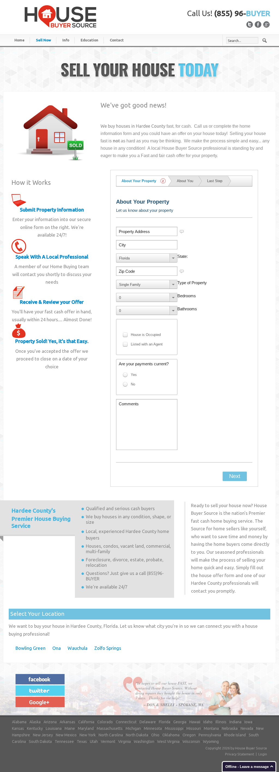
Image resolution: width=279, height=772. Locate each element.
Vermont (108, 741)
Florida (164, 722)
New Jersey (43, 735)
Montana (211, 728)
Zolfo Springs (107, 648)
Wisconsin (191, 741)
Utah (94, 741)
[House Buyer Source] (60, 16)
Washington (144, 741)
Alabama (19, 722)
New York (88, 735)
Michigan (133, 728)
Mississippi (174, 728)
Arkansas (67, 722)
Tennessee (64, 741)
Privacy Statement (239, 754)
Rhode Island (235, 735)
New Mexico (66, 735)
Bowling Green (31, 648)
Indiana (235, 722)
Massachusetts (110, 728)
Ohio (155, 735)
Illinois (221, 722)
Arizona (50, 722)
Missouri (193, 728)
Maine (70, 728)
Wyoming (211, 741)
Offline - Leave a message (247, 767)
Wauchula (77, 648)
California (86, 722)
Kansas (18, 728)
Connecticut (126, 722)
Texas (82, 741)
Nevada (247, 728)
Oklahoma (171, 735)
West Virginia (168, 741)
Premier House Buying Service (41, 518)
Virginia (124, 741)
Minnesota (153, 728)
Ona (56, 648)
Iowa (248, 722)
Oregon (189, 735)
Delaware (148, 722)
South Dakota (40, 741)
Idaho (208, 722)
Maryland (86, 728)
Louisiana (54, 728)
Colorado (105, 722)
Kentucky (35, 728)
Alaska (35, 722)
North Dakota (137, 735)
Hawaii (194, 722)
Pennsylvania (210, 735)
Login (262, 754)
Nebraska (230, 728)
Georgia (179, 722)
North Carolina (111, 735)
